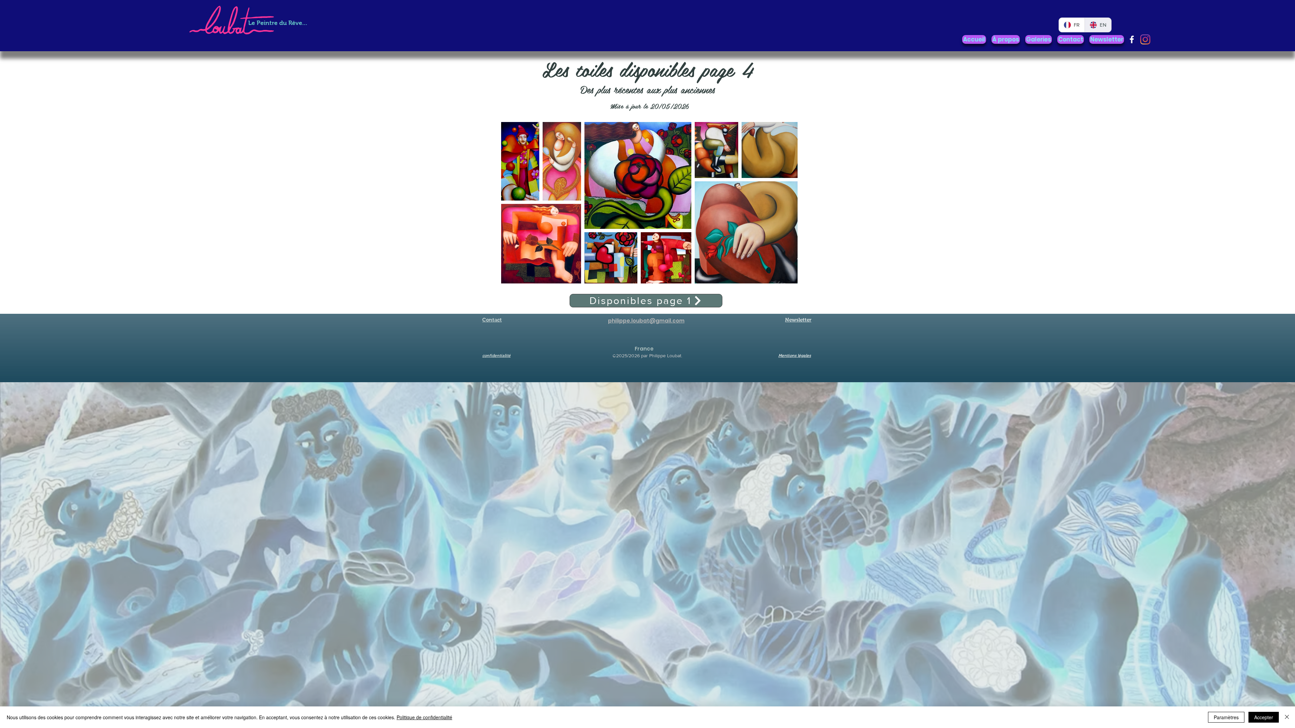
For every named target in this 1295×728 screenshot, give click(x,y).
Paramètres (1226, 717)
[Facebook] (1132, 39)
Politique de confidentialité (424, 717)
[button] (1038, 39)
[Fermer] (1287, 717)
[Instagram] (1145, 39)
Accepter (1263, 717)
